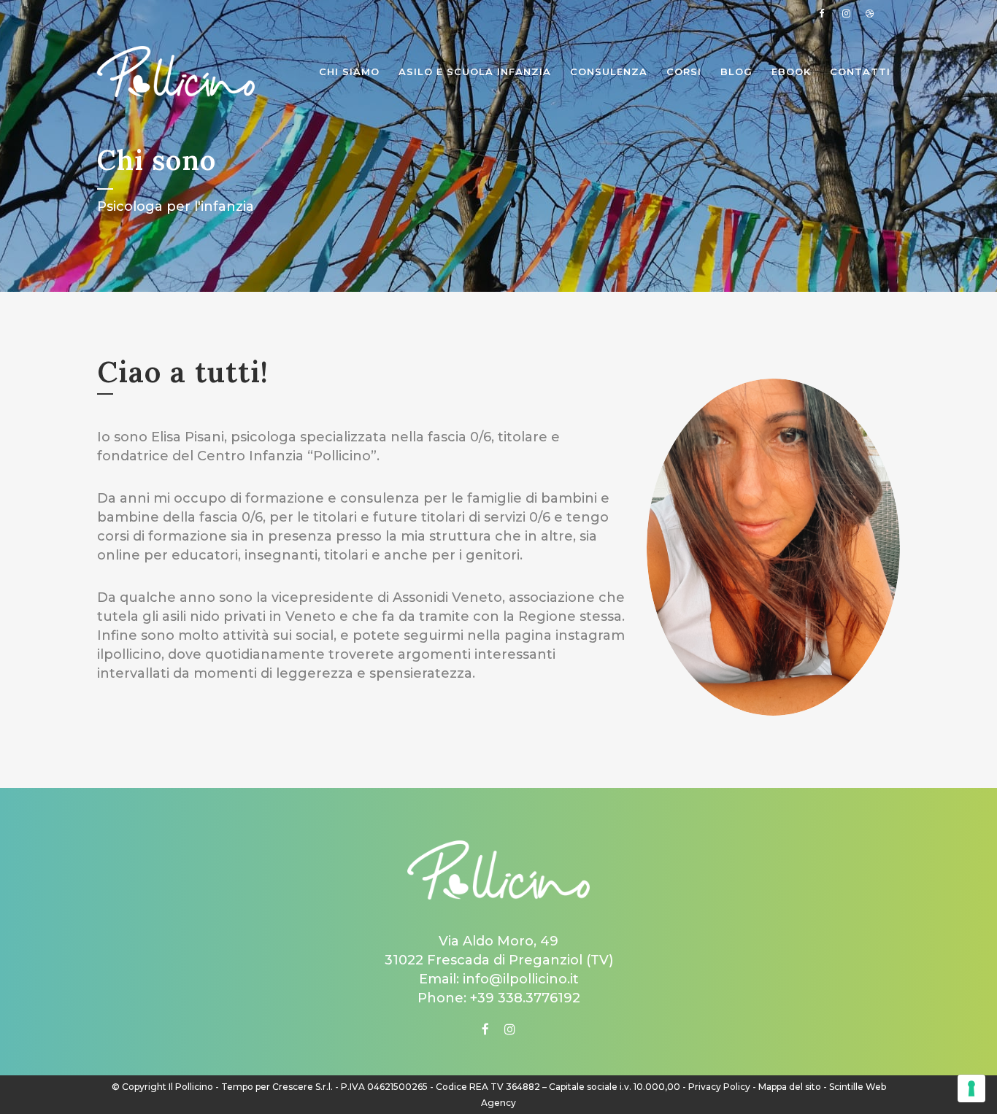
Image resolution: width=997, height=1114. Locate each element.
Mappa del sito (789, 1086)
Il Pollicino (191, 1086)
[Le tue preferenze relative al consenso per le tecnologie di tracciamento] (971, 1088)
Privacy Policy (719, 1086)
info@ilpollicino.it (521, 979)
